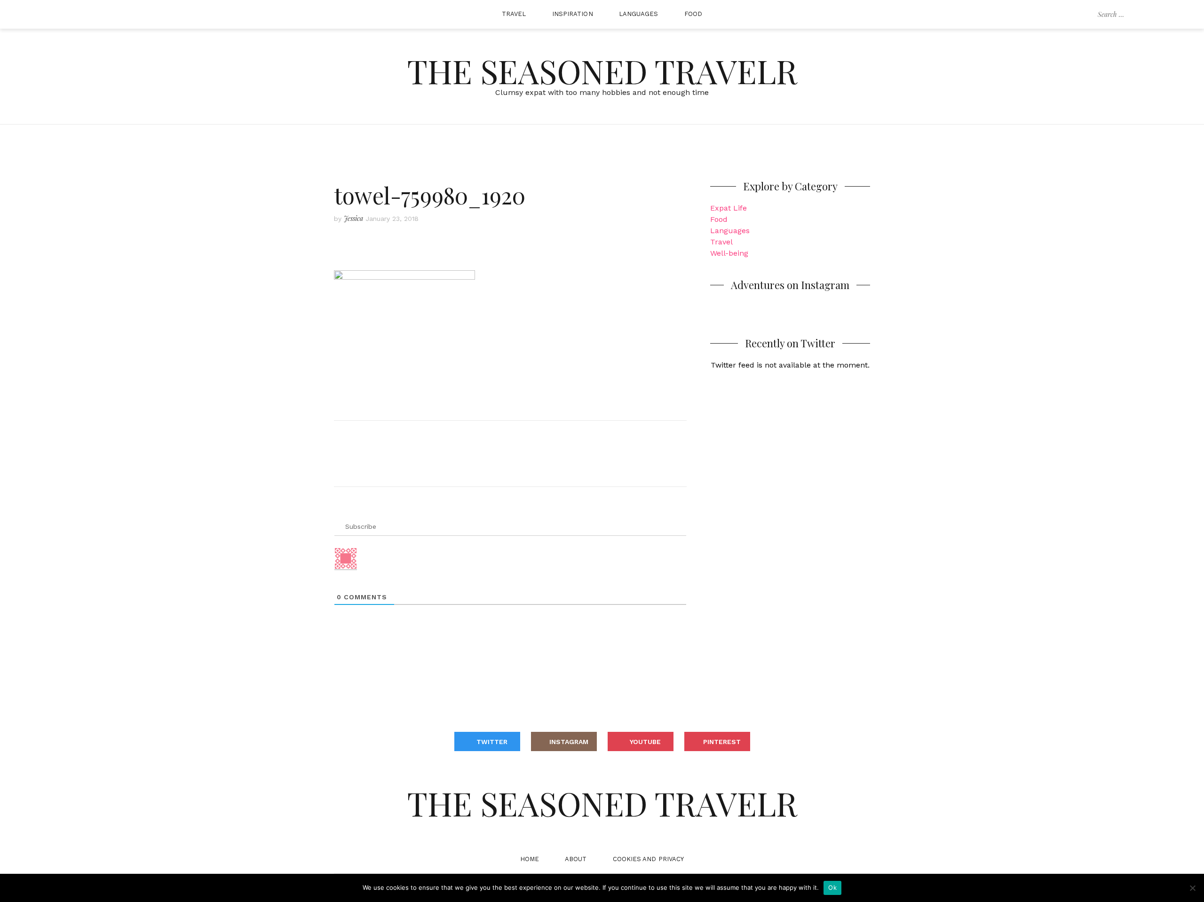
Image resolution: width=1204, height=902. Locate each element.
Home (529, 859)
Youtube (645, 741)
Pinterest (722, 741)
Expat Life (728, 208)
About (576, 859)
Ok (832, 887)
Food (693, 13)
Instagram (568, 741)
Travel (514, 13)
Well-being (729, 253)
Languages (638, 13)
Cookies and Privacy (648, 859)
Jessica (353, 218)
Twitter (491, 741)
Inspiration (572, 13)
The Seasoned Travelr (602, 70)
